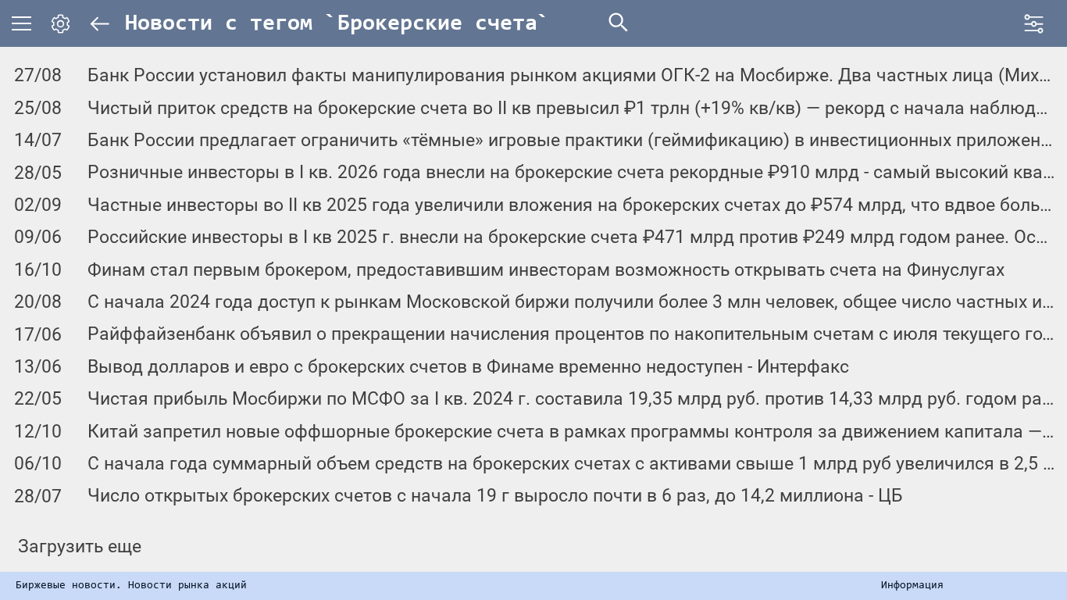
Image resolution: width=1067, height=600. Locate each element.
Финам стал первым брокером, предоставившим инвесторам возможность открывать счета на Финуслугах (546, 269)
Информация (912, 585)
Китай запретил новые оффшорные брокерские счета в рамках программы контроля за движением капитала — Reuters (571, 431)
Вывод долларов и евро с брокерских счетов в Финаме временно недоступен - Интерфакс (468, 366)
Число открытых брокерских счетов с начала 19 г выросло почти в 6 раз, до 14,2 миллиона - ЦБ (495, 495)
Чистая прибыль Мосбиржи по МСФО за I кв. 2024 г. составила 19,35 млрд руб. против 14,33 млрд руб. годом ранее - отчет (571, 398)
